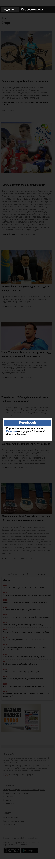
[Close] (52, 418)
